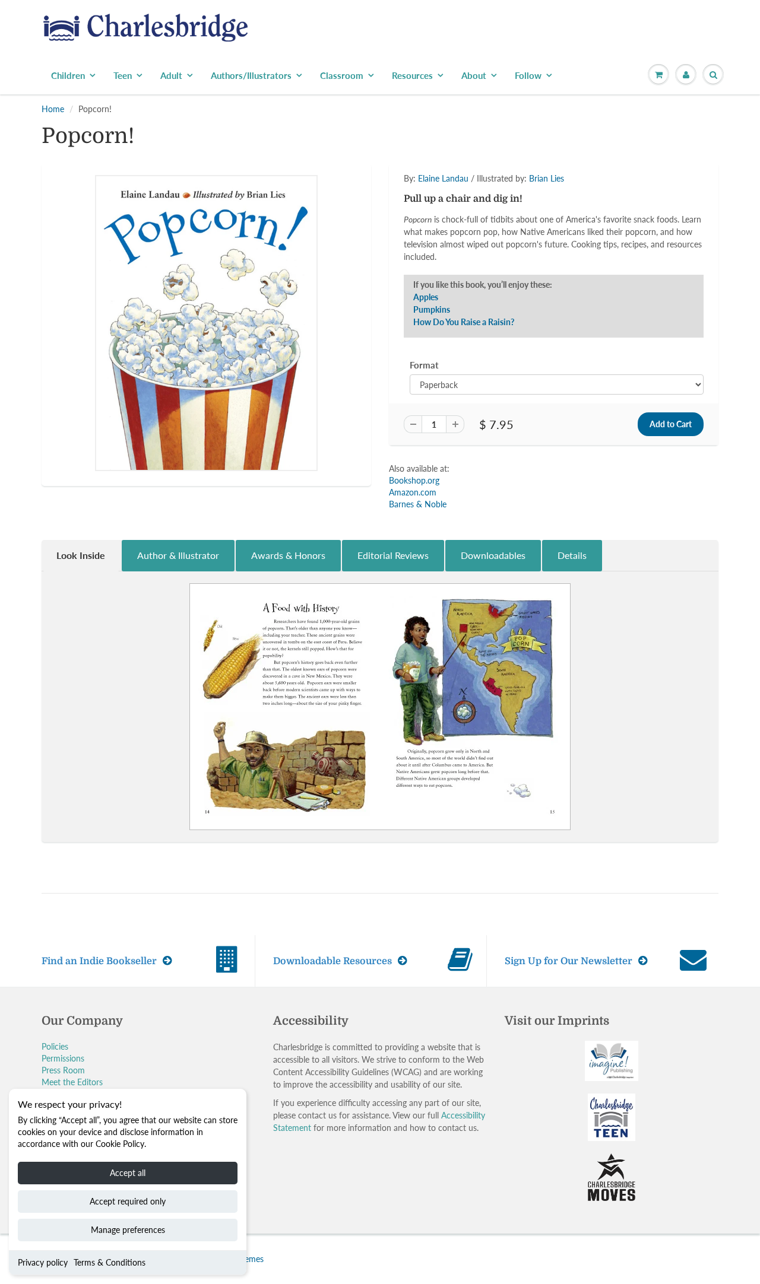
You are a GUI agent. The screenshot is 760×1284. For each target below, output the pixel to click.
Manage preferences (128, 1230)
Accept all (127, 1173)
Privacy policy (43, 1262)
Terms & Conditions (109, 1262)
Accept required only (128, 1201)
